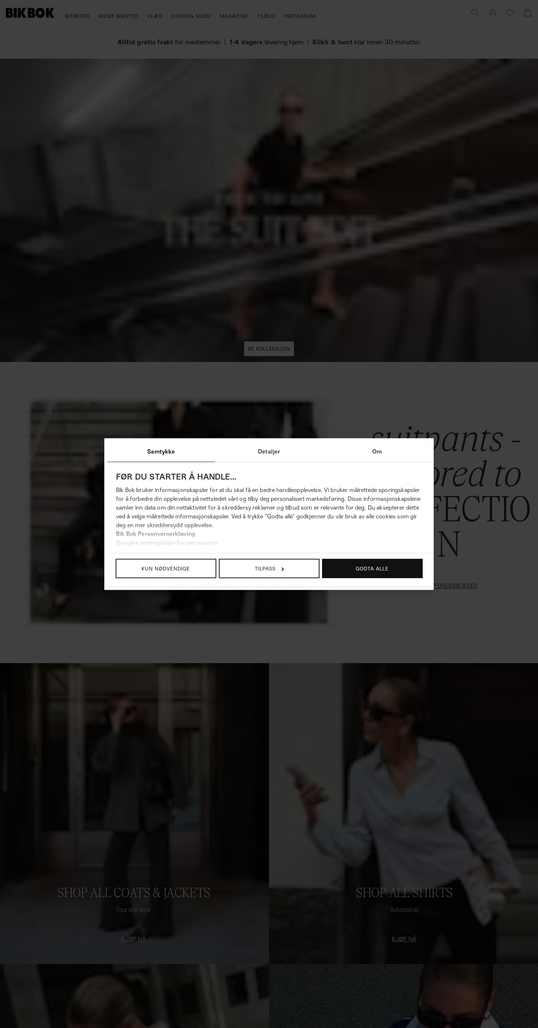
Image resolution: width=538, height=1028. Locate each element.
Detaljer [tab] (269, 451)
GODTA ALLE (372, 568)
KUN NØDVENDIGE (166, 568)
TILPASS (265, 568)
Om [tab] (377, 451)
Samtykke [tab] (161, 451)
